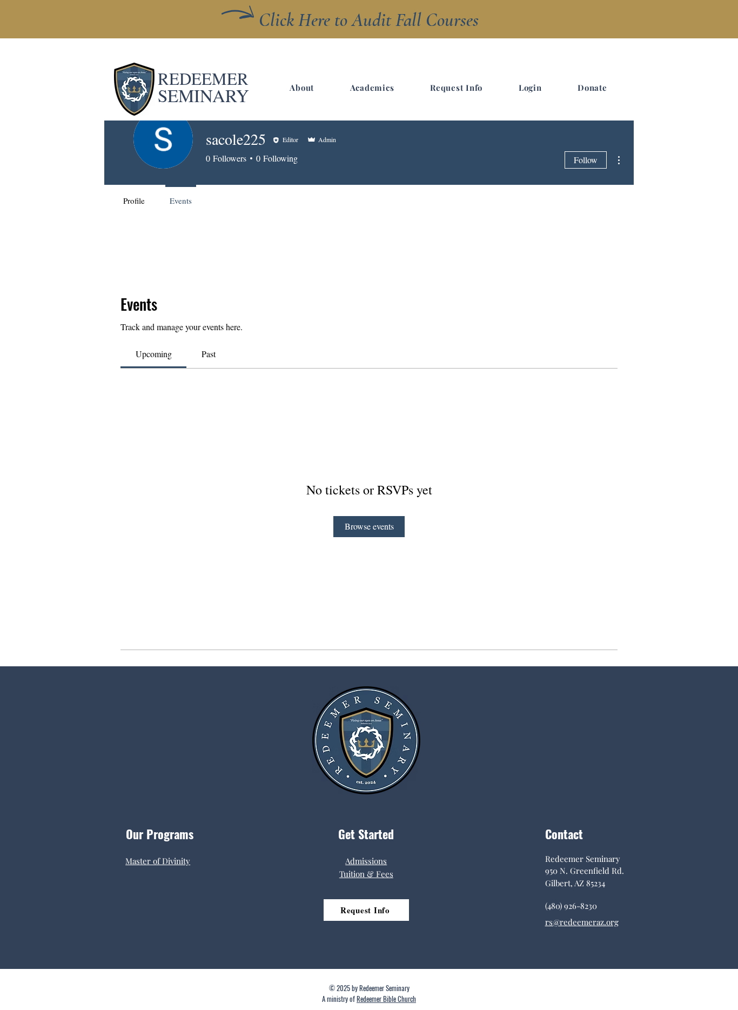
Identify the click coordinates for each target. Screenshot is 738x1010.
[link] (154, 353)
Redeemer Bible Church (386, 998)
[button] (302, 87)
